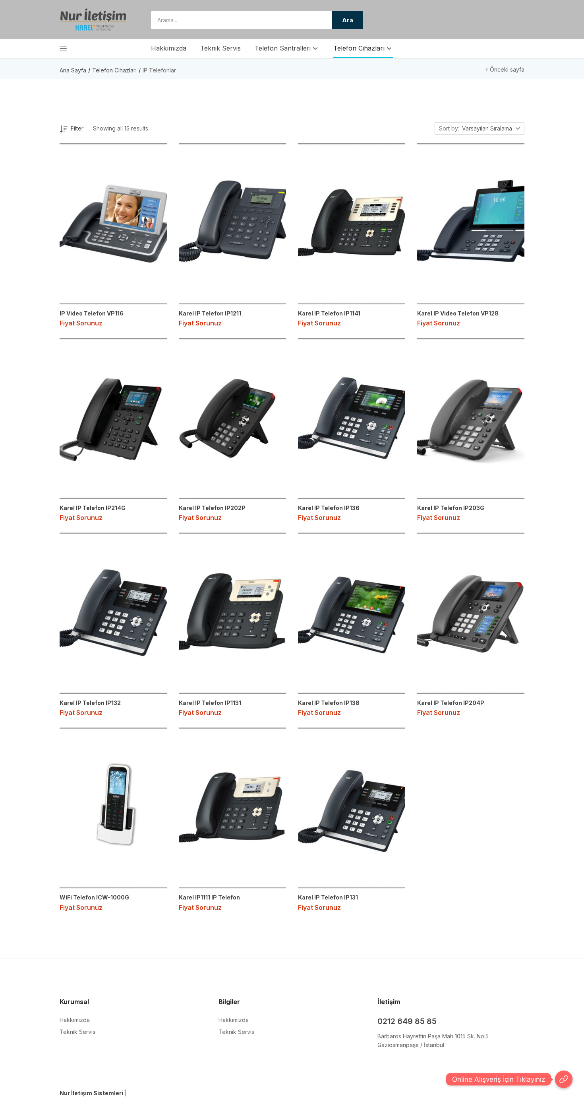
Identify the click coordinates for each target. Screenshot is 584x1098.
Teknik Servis (220, 48)
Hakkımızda (168, 48)
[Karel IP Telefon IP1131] (232, 612)
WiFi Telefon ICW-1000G (94, 897)
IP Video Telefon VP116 (92, 313)
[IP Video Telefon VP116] (113, 223)
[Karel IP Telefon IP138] (351, 612)
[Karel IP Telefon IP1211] (232, 223)
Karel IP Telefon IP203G (450, 507)
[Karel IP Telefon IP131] (351, 807)
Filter (77, 128)
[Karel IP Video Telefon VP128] (470, 223)
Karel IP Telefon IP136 (329, 507)
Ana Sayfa (73, 70)
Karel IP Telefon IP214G (93, 507)
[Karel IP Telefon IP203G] (470, 418)
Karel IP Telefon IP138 (329, 702)
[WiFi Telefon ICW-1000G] (113, 807)
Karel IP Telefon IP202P (212, 507)
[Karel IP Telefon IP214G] (113, 418)
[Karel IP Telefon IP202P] (232, 418)
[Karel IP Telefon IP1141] (351, 223)
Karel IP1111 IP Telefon (209, 897)
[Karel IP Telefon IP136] (351, 418)
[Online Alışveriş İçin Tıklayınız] (563, 1079)
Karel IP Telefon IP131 (328, 897)
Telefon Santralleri (284, 48)
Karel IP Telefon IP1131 (210, 702)
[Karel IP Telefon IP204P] (470, 612)
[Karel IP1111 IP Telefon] (232, 807)
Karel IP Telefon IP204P (450, 702)
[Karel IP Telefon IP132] (113, 612)
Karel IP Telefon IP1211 (210, 313)
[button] (491, 129)
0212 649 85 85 (407, 1021)
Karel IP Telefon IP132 (90, 702)
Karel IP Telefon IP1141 (329, 313)
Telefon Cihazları (360, 48)
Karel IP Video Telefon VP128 (458, 313)
